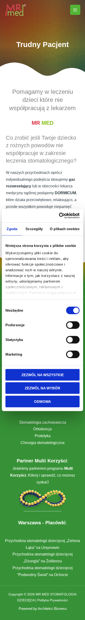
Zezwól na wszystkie (42, 375)
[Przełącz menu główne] (75, 10)
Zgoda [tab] (12, 229)
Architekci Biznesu (52, 609)
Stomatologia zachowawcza (42, 422)
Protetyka (43, 436)
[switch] (73, 325)
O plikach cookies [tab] (65, 229)
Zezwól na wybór (42, 388)
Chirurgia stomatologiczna (42, 443)
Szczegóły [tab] (34, 229)
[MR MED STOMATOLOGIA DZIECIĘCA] (15, 10)
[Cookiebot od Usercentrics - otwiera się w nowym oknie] (60, 216)
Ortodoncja (42, 429)
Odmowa (42, 401)
